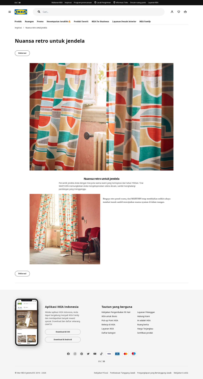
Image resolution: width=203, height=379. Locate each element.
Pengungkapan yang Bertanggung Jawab (154, 373)
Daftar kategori (108, 332)
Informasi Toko (122, 2)
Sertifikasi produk (145, 332)
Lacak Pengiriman (104, 2)
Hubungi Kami (143, 316)
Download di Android (63, 339)
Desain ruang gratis (138, 2)
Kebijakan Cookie (181, 373)
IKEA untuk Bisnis (109, 316)
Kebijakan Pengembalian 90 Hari (116, 312)
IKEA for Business (100, 21)
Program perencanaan (83, 2)
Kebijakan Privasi (101, 373)
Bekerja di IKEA (108, 324)
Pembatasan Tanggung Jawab (122, 373)
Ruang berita (143, 324)
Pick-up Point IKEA (110, 320)
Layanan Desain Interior (124, 21)
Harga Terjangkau (145, 328)
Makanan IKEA (57, 2)
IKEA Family (145, 21)
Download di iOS (63, 332)
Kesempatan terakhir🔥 (59, 21)
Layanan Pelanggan (146, 312)
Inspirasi (68, 2)
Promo (40, 21)
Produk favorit (81, 21)
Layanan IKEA (153, 2)
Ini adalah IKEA (144, 320)
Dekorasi (22, 53)
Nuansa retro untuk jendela (36, 28)
